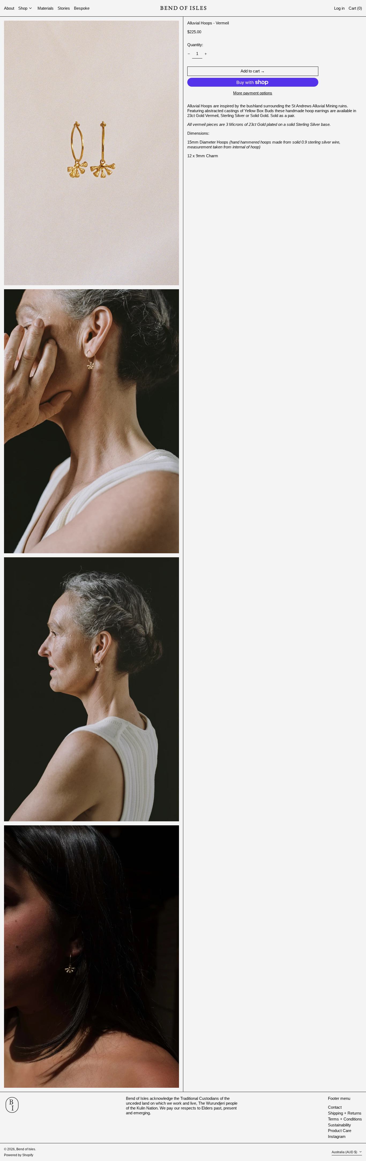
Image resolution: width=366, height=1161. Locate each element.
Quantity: (195, 44)
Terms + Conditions (345, 1119)
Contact (335, 1107)
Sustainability (339, 1125)
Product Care (339, 1130)
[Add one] (205, 53)
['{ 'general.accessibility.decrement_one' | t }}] (188, 53)
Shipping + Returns (344, 1113)
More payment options (252, 93)
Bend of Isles (25, 1149)
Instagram (337, 1136)
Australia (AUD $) (345, 1152)
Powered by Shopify (18, 1155)
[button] (355, 8)
